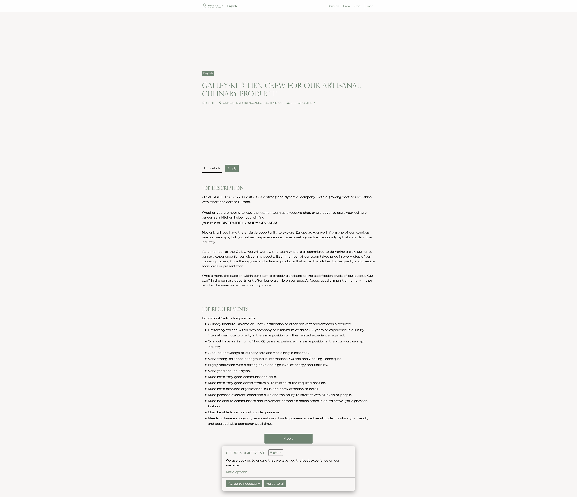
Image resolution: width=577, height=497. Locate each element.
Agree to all (275, 483)
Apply (288, 438)
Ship (357, 6)
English (208, 73)
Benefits (333, 6)
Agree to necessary (244, 483)
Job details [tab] (211, 168)
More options (236, 472)
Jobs (370, 6)
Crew (346, 6)
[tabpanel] (288, 333)
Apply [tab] (232, 168)
